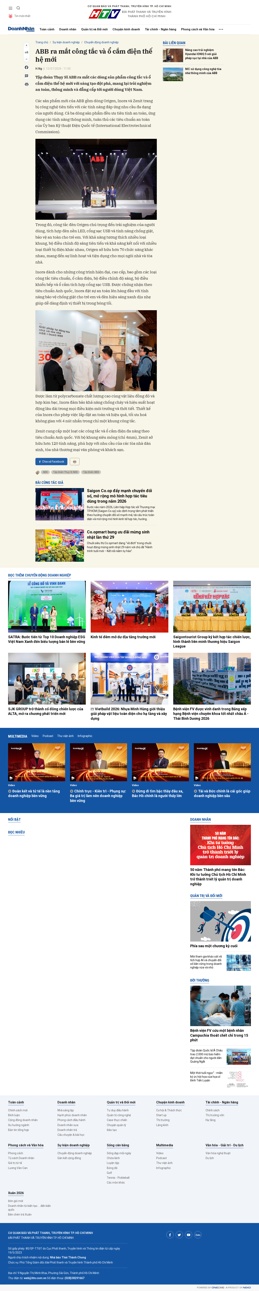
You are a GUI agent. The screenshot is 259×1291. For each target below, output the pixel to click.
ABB (45, 472)
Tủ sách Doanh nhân (21, 1158)
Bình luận (14, 1115)
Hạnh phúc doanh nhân (72, 1115)
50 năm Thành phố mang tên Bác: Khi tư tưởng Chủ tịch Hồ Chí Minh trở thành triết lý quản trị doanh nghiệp (218, 876)
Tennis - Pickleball (118, 1177)
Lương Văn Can (18, 1168)
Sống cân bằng (118, 1145)
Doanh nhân (67, 29)
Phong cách (15, 1153)
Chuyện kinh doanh (126, 29)
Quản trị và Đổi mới (94, 29)
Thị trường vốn (215, 1115)
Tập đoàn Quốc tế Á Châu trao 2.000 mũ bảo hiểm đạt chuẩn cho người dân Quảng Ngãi (206, 1056)
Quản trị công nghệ (119, 1115)
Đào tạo (112, 1130)
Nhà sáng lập (65, 1110)
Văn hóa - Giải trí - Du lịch (224, 1145)
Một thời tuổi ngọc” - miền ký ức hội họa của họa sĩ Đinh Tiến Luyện (206, 1076)
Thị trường (163, 1120)
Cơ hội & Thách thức (169, 1110)
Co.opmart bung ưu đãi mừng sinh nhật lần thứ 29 (118, 535)
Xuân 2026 (16, 1193)
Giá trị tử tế (15, 1163)
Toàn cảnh (46, 29)
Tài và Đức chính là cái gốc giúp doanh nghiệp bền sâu (222, 793)
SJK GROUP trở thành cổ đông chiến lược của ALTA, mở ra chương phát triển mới (45, 711)
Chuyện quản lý (116, 1125)
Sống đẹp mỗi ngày (119, 1153)
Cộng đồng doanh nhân (23, 1120)
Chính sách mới (18, 1110)
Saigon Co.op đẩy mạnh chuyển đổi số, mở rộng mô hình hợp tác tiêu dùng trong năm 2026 (119, 496)
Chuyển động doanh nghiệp (101, 42)
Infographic (85, 736)
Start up (161, 1115)
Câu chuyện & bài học (70, 1134)
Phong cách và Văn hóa (197, 29)
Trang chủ (41, 42)
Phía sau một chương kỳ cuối (214, 946)
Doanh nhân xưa (67, 1125)
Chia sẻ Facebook (53, 461)
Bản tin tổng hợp (18, 1130)
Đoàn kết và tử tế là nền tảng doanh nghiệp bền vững (34, 793)
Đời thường (199, 980)
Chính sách (213, 1110)
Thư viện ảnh (65, 736)
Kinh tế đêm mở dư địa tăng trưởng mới (123, 637)
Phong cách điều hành (71, 1120)
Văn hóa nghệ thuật (218, 1153)
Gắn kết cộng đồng (69, 1158)
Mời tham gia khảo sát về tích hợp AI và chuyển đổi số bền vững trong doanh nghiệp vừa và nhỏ (206, 962)
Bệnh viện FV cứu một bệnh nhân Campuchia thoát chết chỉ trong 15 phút (219, 1035)
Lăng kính (162, 1125)
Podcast (48, 736)
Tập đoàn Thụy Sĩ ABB (65, 472)
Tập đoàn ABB (91, 472)
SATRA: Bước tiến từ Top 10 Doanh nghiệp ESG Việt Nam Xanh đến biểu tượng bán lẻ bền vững (46, 639)
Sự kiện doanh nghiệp (66, 42)
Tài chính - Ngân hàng (160, 29)
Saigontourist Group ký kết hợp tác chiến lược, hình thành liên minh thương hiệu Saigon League (212, 642)
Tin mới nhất (22, 16)
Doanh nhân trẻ (67, 1130)
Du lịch (210, 1158)
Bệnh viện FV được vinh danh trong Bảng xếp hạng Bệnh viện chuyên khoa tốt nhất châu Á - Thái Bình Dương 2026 (210, 714)
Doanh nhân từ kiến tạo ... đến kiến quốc (29, 1207)
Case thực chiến (117, 1120)
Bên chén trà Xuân (20, 1214)
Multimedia (17, 736)
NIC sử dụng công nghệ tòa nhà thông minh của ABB (203, 71)
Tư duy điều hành (118, 1110)
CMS (218, 1287)
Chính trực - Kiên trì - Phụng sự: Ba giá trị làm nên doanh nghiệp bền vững (98, 796)
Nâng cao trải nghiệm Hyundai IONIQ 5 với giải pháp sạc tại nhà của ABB (201, 53)
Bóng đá (112, 1168)
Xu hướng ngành (18, 1125)
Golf (109, 1172)
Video (35, 736)
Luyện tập (113, 1163)
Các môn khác (116, 1182)
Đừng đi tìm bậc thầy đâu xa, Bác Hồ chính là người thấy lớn (157, 793)
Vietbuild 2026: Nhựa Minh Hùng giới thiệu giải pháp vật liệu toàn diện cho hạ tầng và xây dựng (129, 714)
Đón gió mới (15, 1201)
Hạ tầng (210, 1120)
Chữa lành (113, 1158)
